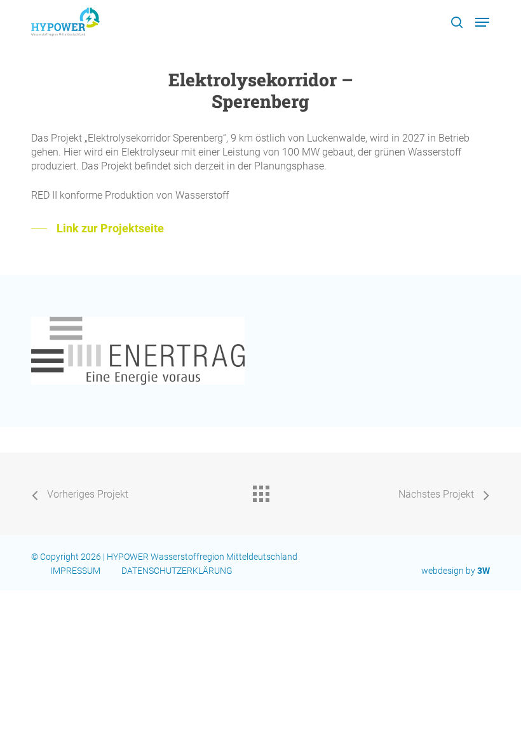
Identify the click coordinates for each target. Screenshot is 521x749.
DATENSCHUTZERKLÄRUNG (177, 571)
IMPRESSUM (75, 571)
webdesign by (455, 571)
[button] (482, 22)
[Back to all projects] (260, 490)
